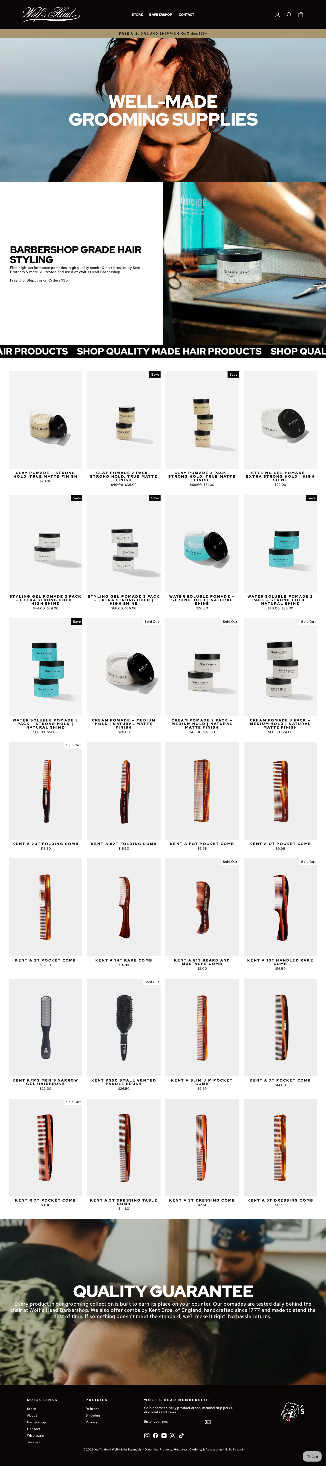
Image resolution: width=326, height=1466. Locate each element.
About (32, 1415)
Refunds (92, 1408)
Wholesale (35, 1435)
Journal (33, 1442)
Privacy (92, 1422)
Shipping (93, 1415)
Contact (186, 14)
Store (137, 14)
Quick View (46, 464)
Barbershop (160, 14)
